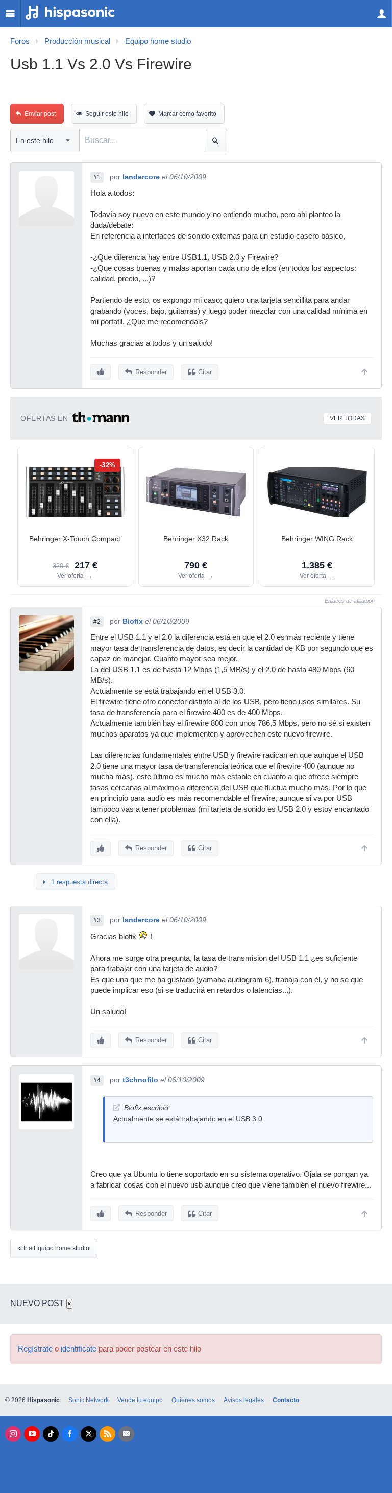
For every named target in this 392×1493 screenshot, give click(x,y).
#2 (97, 621)
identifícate (78, 1349)
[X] (88, 1434)
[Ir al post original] (116, 1107)
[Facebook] (70, 1434)
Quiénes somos (193, 1400)
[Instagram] (13, 1434)
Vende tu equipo (140, 1400)
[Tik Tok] (51, 1434)
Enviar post (40, 113)
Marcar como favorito (187, 113)
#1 (97, 177)
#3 (97, 920)
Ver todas (347, 418)
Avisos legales (244, 1400)
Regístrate (35, 1349)
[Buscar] (216, 140)
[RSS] (107, 1434)
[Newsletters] (126, 1434)
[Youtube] (32, 1434)
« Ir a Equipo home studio (53, 1248)
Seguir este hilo (107, 113)
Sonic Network (88, 1400)
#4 (97, 1080)
